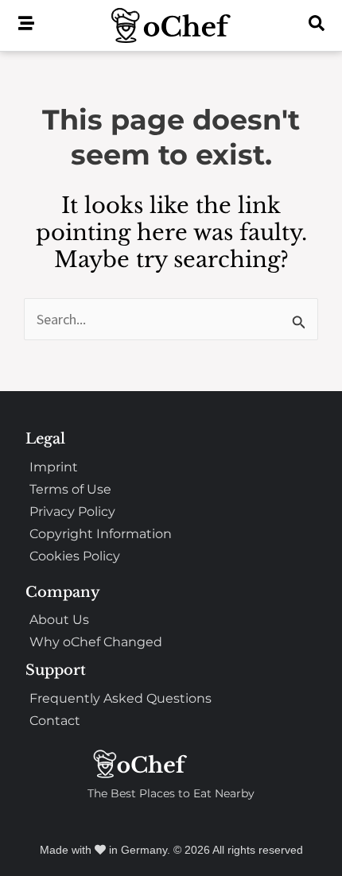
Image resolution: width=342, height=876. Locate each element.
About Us (59, 619)
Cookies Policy (74, 556)
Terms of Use (70, 489)
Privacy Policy (72, 511)
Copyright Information (100, 533)
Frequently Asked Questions (120, 698)
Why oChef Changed (95, 641)
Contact (54, 720)
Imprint (53, 467)
